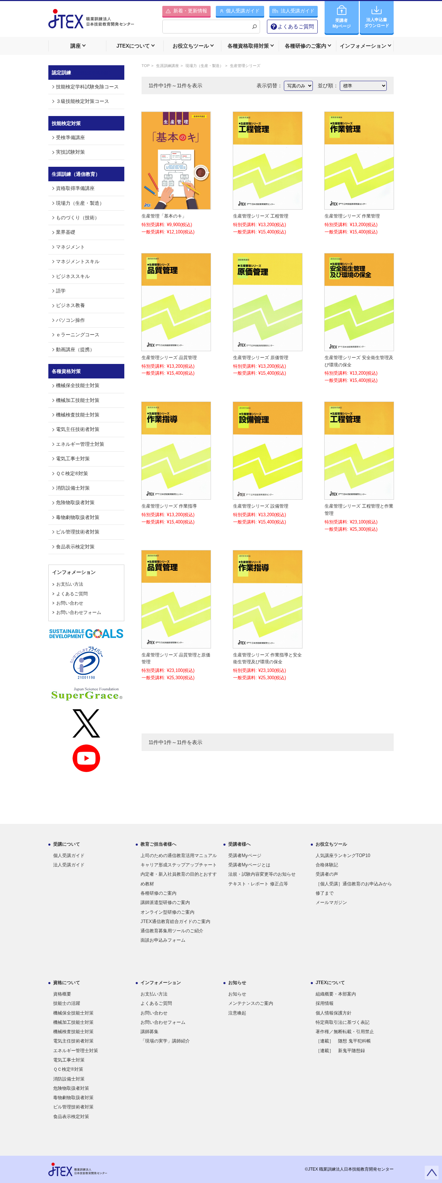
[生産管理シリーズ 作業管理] (359, 205)
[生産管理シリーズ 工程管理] (267, 205)
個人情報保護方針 (334, 1013)
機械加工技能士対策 (77, 400)
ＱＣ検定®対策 (72, 473)
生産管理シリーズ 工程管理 (260, 216)
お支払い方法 (69, 584)
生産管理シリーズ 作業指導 (169, 506)
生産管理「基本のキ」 (164, 216)
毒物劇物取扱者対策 (77, 517)
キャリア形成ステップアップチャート (179, 864)
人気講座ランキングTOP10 (343, 855)
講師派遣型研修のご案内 (165, 902)
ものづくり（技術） (77, 217)
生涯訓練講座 (167, 66)
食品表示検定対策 (75, 546)
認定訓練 (82, 72)
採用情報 (325, 1003)
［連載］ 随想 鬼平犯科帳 (343, 1040)
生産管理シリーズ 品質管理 (169, 357)
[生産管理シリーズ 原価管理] (267, 346)
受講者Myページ (244, 855)
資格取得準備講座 (75, 188)
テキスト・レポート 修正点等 (258, 883)
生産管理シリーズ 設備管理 (260, 506)
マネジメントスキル (77, 261)
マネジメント (70, 247)
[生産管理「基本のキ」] (176, 205)
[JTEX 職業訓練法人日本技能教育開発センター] (91, 23)
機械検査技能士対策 (77, 414)
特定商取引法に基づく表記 (342, 1022)
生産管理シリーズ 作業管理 (352, 216)
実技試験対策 (70, 152)
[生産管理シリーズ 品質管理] (176, 346)
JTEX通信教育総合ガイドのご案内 (175, 921)
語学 (61, 291)
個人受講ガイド (69, 855)
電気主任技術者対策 (77, 429)
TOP (146, 66)
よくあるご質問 (296, 26)
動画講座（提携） (75, 349)
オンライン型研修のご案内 (167, 912)
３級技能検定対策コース (82, 101)
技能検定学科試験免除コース (87, 86)
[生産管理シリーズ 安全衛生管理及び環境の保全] (359, 346)
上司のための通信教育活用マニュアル (179, 855)
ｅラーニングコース (77, 334)
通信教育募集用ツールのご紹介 (172, 930)
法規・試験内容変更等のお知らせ (262, 874)
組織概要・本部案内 (336, 994)
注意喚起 (237, 1013)
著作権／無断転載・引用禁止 (345, 1031)
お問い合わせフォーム (78, 612)
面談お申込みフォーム (163, 940)
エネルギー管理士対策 (80, 444)
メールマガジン (331, 902)
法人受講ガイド (69, 864)
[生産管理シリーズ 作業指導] (176, 495)
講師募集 (149, 1031)
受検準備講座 (70, 137)
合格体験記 (327, 864)
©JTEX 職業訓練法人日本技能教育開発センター (349, 1169)
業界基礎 (65, 232)
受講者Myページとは (249, 864)
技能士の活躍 (66, 1003)
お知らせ (237, 994)
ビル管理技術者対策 (77, 532)
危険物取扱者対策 (75, 502)
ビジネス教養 (70, 305)
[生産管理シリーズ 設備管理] (267, 495)
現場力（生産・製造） (204, 66)
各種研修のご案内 (158, 893)
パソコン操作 (70, 320)
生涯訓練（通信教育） (76, 174)
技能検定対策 (66, 123)
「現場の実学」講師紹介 (165, 1040)
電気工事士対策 (73, 458)
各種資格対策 (66, 371)
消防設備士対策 (73, 488)
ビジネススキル (73, 276)
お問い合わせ (69, 603)
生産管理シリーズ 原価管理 (260, 357)
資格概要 (62, 994)
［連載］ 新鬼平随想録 (340, 1050)
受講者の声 (327, 874)
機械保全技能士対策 (77, 385)
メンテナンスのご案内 (250, 1003)
